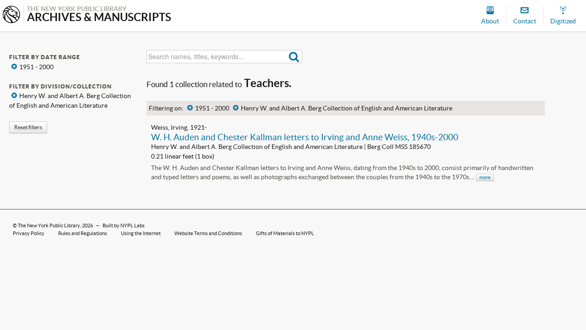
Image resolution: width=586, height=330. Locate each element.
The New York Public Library (49, 225)
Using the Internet (141, 233)
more (485, 177)
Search (294, 56)
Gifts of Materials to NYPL (285, 233)
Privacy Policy (28, 233)
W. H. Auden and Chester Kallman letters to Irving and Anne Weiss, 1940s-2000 (304, 137)
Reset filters (28, 127)
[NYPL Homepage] (11, 15)
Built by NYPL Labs (124, 225)
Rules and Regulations (82, 233)
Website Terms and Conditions (208, 233)
